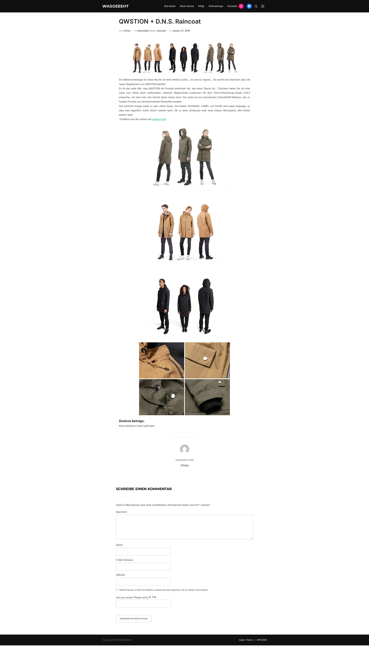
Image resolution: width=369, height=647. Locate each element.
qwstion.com (159, 119)
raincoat (161, 30)
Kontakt (232, 6)
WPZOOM (262, 640)
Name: (119, 544)
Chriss (127, 30)
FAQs (201, 6)
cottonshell (143, 30)
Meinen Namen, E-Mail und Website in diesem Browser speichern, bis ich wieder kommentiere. (163, 590)
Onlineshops (216, 6)
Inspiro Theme (245, 640)
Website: (120, 574)
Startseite (170, 6)
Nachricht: (121, 511)
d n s (152, 30)
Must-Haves (187, 6)
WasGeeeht (115, 6)
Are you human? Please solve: (132, 597)
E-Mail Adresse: (124, 559)
